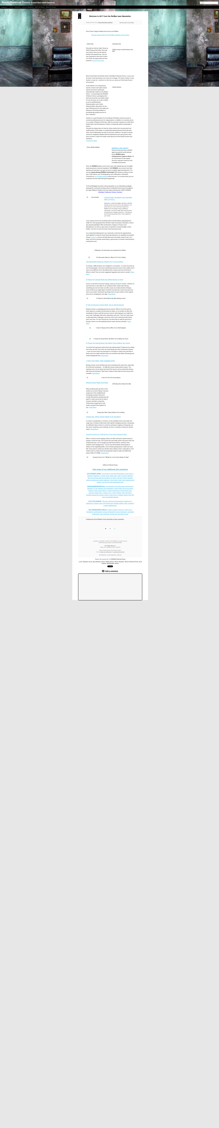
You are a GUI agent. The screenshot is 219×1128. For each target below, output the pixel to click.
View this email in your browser (126, 22)
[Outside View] (123, 45)
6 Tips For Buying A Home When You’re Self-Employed (105, 305)
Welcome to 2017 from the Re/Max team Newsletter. (110, 16)
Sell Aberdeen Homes (113, 563)
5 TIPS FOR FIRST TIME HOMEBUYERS (100, 361)
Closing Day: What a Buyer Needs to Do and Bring (103, 417)
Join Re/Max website (101, 176)
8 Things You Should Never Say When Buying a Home (104, 279)
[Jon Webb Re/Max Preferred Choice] (123, 88)
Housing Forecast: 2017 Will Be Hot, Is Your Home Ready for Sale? (106, 434)
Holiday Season (110, 562)
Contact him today (91, 141)
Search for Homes (51, 7)
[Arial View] (97, 45)
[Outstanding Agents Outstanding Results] (110, 72)
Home (11, 7)
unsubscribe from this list (118, 552)
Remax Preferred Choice (131, 562)
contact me (94, 237)
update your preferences (105, 552)
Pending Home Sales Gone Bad (97, 382)
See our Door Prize (98, 60)
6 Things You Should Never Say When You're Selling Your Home (108, 343)
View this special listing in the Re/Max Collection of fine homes (110, 35)
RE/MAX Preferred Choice (118, 559)
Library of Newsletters (28, 7)
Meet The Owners (40, 7)
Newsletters (17, 7)
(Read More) (111, 294)
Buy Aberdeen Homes (99, 562)
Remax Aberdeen (119, 562)
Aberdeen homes (87, 562)
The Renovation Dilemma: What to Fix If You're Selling (104, 261)
